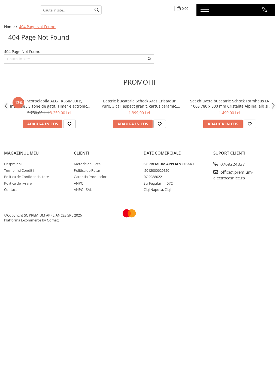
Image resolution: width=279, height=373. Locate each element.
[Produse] (205, 11)
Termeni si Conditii (19, 170)
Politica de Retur (87, 170)
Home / (11, 26)
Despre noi (13, 163)
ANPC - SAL (83, 189)
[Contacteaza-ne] (265, 9)
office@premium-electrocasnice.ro (233, 174)
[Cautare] (97, 9)
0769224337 (232, 164)
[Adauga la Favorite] (69, 124)
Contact (10, 189)
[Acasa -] (18, 10)
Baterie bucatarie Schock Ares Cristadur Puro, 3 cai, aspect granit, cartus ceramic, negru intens (139, 103)
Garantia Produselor (90, 176)
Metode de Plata (87, 163)
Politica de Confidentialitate (26, 176)
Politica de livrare (18, 183)
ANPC (78, 183)
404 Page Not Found (37, 26)
